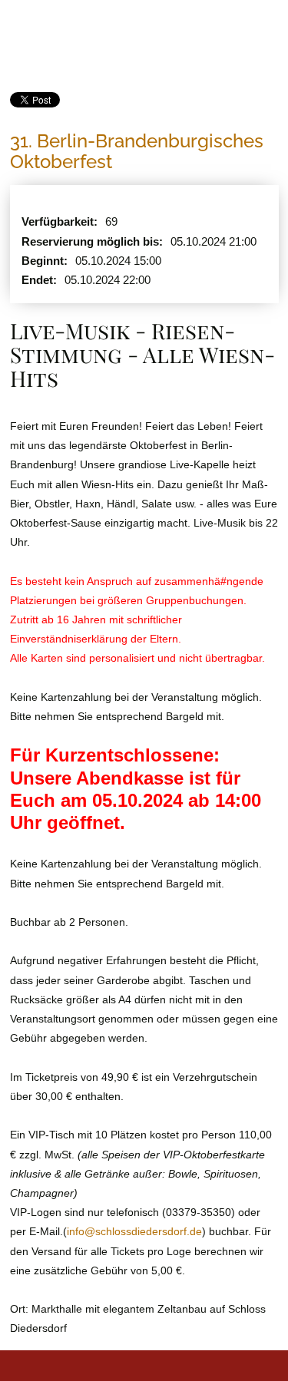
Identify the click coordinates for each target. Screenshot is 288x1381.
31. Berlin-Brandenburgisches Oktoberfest (136, 149)
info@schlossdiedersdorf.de (134, 1231)
